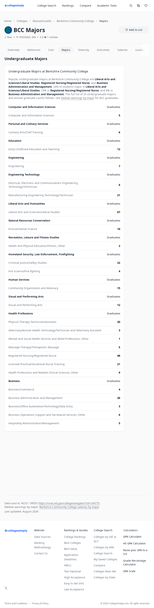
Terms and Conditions (16, 603)
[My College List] (145, 5)
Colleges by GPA (104, 547)
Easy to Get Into (74, 583)
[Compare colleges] (138, 5)
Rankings (68, 5)
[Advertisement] (64, 461)
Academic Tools (107, 5)
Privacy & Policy (40, 603)
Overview (13, 50)
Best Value (70, 549)
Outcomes (103, 50)
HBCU (67, 565)
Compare (85, 5)
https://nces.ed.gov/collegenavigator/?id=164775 (69, 503)
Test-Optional (72, 571)
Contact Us (41, 553)
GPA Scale (129, 571)
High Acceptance (74, 577)
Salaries (123, 50)
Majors (66, 50)
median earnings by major (77, 98)
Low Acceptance (74, 589)
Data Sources (42, 537)
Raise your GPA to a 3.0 (135, 552)
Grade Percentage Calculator (134, 562)
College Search (103, 553)
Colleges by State (104, 577)
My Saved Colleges (105, 559)
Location (140, 50)
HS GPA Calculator (134, 543)
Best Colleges (72, 543)
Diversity (83, 50)
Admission (33, 50)
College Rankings (75, 537)
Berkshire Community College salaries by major (69, 507)
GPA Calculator (132, 536)
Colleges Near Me (105, 571)
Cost (51, 50)
